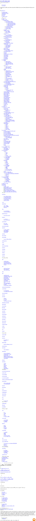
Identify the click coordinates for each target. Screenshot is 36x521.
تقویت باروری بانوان (8, 66)
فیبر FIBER (5, 445)
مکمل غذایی (4, 59)
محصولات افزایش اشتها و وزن (8, 291)
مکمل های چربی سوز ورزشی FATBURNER (12, 173)
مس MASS (7, 159)
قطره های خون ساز (8, 116)
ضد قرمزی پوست (8, 28)
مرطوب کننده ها (6, 20)
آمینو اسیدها (5, 160)
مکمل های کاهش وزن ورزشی (8, 172)
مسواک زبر (7, 180)
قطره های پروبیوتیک (8, 119)
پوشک (5, 364)
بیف (6, 154)
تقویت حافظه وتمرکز (9, 76)
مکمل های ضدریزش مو (7, 133)
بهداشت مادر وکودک (7, 111)
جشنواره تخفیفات (4, 12)
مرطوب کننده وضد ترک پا (9, 27)
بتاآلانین (7, 168)
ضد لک (5, 33)
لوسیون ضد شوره (6, 143)
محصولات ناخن (6, 55)
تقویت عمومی (6, 86)
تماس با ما (3, 14)
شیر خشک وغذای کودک (7, 113)
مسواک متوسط (8, 179)
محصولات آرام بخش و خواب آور (8, 357)
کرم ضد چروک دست (9, 37)
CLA (6, 175)
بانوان (4, 65)
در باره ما (3, 15)
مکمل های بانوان (8, 67)
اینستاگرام (3, 494)
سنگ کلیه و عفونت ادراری (9, 80)
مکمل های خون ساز (7, 93)
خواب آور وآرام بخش (9, 72)
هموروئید (5, 284)
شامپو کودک (5, 122)
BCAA (7, 162)
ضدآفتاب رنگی (8, 31)
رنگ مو (5, 145)
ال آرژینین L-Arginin (9, 169)
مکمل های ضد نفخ (6, 278)
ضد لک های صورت (8, 34)
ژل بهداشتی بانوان (6, 349)
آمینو (4, 425)
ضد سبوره (7, 128)
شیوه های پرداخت (4, 499)
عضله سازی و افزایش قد (7, 102)
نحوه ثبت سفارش (4, 16)
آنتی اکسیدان (6, 104)
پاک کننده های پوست (7, 40)
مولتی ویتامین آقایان (9, 62)
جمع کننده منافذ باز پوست (9, 50)
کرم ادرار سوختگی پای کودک (10, 112)
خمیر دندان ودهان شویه (7, 181)
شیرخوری (5, 365)
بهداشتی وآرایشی (4, 19)
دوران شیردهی (6, 109)
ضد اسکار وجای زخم (9, 39)
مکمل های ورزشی (5, 150)
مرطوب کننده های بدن (9, 26)
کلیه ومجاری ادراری (8, 78)
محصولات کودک (6, 123)
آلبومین (7, 155)
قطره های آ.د (7, 118)
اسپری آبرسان (6, 56)
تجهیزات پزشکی (4, 146)
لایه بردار (5, 52)
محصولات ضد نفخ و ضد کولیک (8, 356)
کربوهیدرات (7, 158)
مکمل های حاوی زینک (7, 97)
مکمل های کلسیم (6, 98)
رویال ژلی (7, 88)
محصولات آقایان (8, 61)
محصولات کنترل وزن (7, 82)
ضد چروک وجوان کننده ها (7, 36)
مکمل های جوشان (6, 92)
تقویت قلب (5, 105)
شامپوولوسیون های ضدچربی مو (8, 134)
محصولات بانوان (6, 114)
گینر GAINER (8, 157)
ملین (6, 77)
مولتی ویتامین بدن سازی (7, 171)
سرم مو (5, 140)
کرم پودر (5, 29)
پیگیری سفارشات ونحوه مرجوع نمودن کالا (8, 505)
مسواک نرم (7, 178)
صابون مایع (7, 41)
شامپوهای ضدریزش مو (7, 132)
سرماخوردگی (8, 75)
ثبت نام (3, 4)
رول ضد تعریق (6, 54)
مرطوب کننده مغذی (10, 25)
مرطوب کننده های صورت (9, 22)
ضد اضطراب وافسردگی (7, 283)
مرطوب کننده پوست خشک (11, 24)
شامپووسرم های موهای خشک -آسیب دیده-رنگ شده (11, 135)
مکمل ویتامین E (6, 95)
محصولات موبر (8, 45)
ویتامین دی (5, 103)
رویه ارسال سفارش (5, 498)
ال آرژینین (7, 163)
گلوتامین (7, 164)
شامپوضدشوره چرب (9, 137)
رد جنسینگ (9, 90)
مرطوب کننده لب (6, 199)
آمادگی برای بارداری (7, 107)
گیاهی (5, 69)
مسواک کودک (6, 452)
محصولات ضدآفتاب (6, 30)
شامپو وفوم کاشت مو (7, 141)
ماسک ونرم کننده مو (7, 131)
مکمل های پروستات (7, 100)
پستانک (7, 126)
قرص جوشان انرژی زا (9, 170)
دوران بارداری (6, 108)
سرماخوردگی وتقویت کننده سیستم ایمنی (10, 81)
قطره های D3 (8, 121)
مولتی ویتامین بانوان (8, 68)
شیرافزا (7, 110)
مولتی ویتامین (6, 85)
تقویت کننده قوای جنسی (9, 63)
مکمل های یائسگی (6, 101)
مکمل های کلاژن (6, 96)
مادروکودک (3, 106)
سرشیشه (7, 127)
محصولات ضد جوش (7, 49)
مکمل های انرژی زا (6, 165)
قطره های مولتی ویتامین (9, 117)
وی (6, 151)
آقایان (5, 60)
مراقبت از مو (10, 189)
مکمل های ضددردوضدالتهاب (10, 71)
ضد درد (3, 18)
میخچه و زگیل (6, 148)
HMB (6, 167)
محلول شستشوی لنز (7, 147)
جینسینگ (7, 87)
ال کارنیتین (7, 174)
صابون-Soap (5, 57)
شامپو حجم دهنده (6, 139)
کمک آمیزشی (7, 47)
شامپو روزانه (6, 138)
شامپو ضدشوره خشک (9, 136)
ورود (5, 4)
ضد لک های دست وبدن (9, 35)
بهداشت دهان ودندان (5, 176)
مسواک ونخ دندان (6, 177)
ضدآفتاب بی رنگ (8, 32)
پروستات (7, 64)
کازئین (6, 152)
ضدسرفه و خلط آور (8, 74)
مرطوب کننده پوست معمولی (11, 23)
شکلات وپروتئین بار (6, 416)
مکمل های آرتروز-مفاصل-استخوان (9, 91)
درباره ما (3, 493)
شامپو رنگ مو (6, 400)
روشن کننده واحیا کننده (7, 51)
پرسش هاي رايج (4, 500)
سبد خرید (3, 5)
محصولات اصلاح (8, 46)
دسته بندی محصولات (5, 183)
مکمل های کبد (8, 73)
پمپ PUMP (5, 432)
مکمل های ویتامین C (7, 99)
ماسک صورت (6, 58)
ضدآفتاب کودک (8, 129)
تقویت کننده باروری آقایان (7, 263)
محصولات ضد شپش (7, 142)
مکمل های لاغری (8, 83)
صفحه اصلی (4, 184)
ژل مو (5, 144)
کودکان (7, 124)
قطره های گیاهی (8, 70)
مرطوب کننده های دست (9, 21)
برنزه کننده (5, 207)
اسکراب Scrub (8, 42)
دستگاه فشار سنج (6, 149)
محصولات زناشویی (8, 44)
